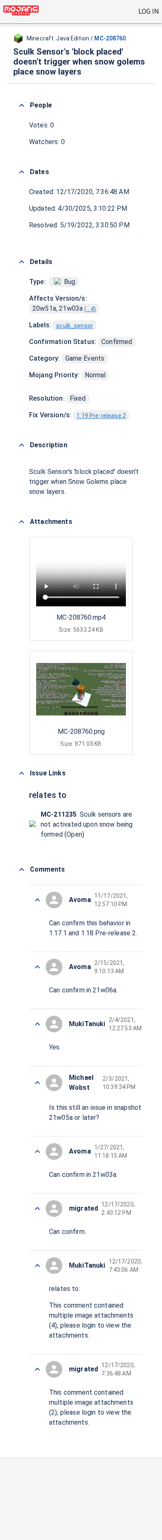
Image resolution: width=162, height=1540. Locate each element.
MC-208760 (110, 38)
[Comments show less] (21, 869)
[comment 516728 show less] (37, 967)
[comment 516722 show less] (37, 1265)
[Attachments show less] (21, 521)
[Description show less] (21, 445)
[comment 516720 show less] (37, 1369)
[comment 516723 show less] (37, 1208)
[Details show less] (21, 262)
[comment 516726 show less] (37, 1082)
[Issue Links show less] (21, 773)
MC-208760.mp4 (81, 617)
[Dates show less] (21, 172)
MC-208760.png (81, 731)
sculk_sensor (74, 325)
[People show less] (21, 105)
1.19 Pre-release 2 (101, 415)
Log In (148, 11)
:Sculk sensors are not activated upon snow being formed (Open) (87, 824)
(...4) (90, 309)
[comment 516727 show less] (37, 1024)
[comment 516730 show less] (37, 900)
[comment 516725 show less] (37, 1151)
